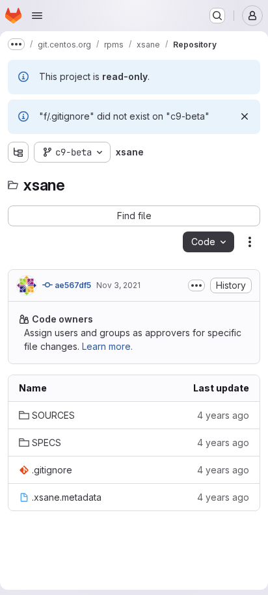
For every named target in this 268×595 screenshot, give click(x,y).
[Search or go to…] (217, 15)
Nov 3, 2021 (118, 285)
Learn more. (107, 346)
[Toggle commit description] (196, 285)
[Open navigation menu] (37, 15)
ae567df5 (72, 285)
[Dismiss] (244, 116)
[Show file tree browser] (18, 152)
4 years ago (223, 415)
